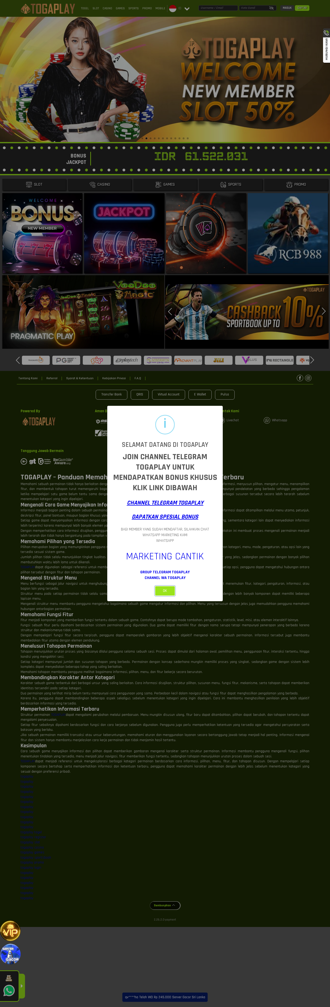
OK (165, 590)
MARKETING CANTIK (165, 556)
